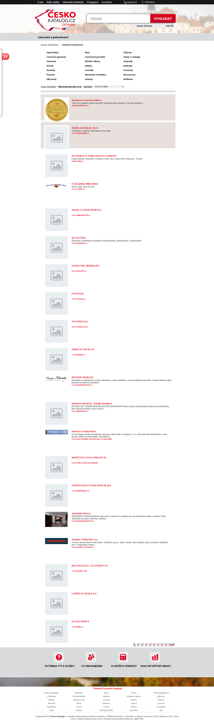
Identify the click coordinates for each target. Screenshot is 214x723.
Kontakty (107, 2)
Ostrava (161, 703)
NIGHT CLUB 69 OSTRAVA (86, 210)
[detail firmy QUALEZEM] (56, 257)
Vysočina (134, 710)
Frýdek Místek (79, 696)
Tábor (51, 710)
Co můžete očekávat (124, 666)
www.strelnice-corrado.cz (83, 547)
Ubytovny (51, 79)
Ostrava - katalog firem (49, 44)
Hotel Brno (130, 716)
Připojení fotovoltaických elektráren (118, 719)
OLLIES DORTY (80, 621)
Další (171, 644)
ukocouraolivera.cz (80, 105)
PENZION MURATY (83, 377)
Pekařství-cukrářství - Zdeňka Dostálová (92, 403)
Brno (106, 692)
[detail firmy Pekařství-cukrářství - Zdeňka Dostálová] (56, 423)
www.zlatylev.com (79, 571)
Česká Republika (48, 86)
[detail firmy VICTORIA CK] (56, 341)
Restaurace (129, 74)
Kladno (134, 699)
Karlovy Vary (79, 699)
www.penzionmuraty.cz (82, 385)
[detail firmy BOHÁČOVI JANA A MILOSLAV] (56, 477)
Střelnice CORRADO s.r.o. (85, 539)
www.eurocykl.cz (79, 271)
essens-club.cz (78, 161)
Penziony (128, 70)
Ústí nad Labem (106, 710)
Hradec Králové (133, 696)
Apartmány (52, 52)
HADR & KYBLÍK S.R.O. (85, 128)
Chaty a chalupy (131, 57)
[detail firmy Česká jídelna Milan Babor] (56, 187)
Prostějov (161, 706)
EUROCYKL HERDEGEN (85, 265)
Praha (106, 706)
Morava (51, 703)
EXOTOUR (78, 293)
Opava (134, 703)
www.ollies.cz (77, 627)
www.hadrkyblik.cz (80, 133)
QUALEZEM (78, 238)
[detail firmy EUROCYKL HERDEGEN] (56, 285)
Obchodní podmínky (73, 2)
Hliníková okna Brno (115, 716)
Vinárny (89, 79)
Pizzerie (51, 74)
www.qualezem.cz (79, 243)
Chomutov (51, 696)
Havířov (106, 696)
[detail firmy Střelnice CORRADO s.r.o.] (56, 542)
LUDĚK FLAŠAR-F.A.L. (84, 593)
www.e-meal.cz (78, 189)
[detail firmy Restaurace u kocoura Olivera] (57, 119)
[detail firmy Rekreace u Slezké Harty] (56, 432)
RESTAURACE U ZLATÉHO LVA (90, 565)
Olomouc (106, 703)
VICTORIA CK (80, 321)
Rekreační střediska (95, 74)
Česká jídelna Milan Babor (85, 184)
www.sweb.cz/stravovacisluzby (85, 463)
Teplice (79, 710)
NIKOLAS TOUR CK (83, 349)
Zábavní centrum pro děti (147, 716)
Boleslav (79, 692)
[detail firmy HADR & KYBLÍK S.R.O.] (57, 147)
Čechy (133, 692)
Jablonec (161, 696)
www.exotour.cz (78, 299)
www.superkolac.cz (80, 411)
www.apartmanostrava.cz (83, 521)
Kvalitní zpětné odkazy (156, 666)
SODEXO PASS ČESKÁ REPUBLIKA (91, 485)
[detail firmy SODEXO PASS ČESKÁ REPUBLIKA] (56, 505)
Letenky (89, 70)
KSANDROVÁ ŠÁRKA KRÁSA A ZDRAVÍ (94, 156)
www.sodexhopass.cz (80, 491)
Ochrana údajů (45, 6)
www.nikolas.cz (78, 355)
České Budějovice (161, 692)
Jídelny (88, 65)
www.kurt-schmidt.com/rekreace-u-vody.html (92, 439)
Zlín (161, 710)
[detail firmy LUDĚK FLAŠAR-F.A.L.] (56, 613)
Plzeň (78, 706)
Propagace (92, 2)
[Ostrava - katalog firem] (56, 30)
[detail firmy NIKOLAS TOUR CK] (56, 369)
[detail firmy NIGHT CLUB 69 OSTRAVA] (56, 229)
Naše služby (53, 2)
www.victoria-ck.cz (80, 327)
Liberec (161, 699)
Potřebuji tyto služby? (60, 666)
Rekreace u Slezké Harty (84, 431)
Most (79, 703)
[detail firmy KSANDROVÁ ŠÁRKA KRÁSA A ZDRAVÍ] (56, 175)
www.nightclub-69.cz (81, 215)
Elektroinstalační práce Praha (90, 719)
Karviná (106, 699)
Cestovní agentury (56, 57)
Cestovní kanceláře (95, 57)
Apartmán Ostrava (81, 513)
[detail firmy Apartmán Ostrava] (56, 525)
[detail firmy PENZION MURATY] (56, 380)
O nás (40, 2)
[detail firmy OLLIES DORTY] (56, 641)
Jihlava (51, 699)
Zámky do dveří (165, 716)
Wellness (128, 79)
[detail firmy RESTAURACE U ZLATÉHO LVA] (56, 585)
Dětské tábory (92, 61)
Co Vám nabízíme (91, 666)
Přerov (134, 706)
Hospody (127, 61)
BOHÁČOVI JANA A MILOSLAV (89, 457)
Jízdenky (127, 65)
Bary (87, 52)
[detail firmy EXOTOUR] (56, 313)
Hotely (50, 65)
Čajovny (127, 52)
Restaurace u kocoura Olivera (86, 100)
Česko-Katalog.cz (51, 692)
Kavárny (51, 70)
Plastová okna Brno (97, 716)
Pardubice (51, 706)
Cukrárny (51, 61)
